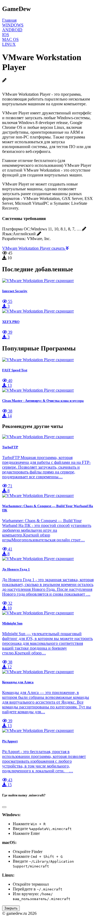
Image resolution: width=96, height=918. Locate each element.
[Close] (4, 807)
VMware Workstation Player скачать (34, 248)
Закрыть (11, 908)
